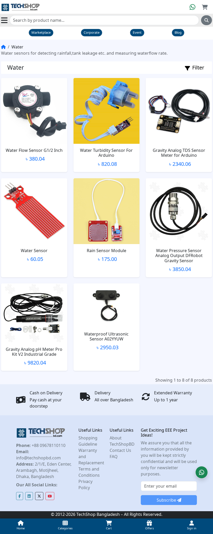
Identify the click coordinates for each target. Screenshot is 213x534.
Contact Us (120, 450)
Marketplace (41, 32)
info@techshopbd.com (38, 458)
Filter (198, 67)
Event (137, 32)
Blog (178, 32)
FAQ (114, 456)
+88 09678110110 (48, 445)
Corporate (91, 32)
